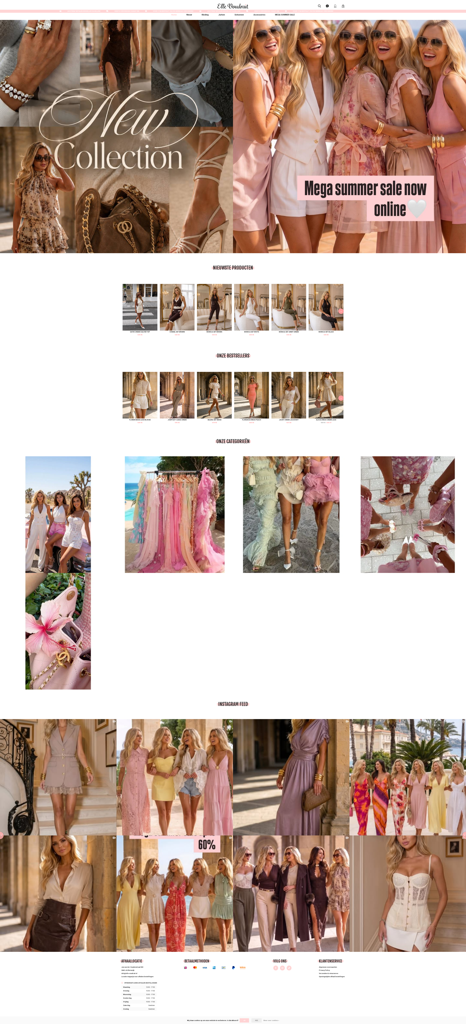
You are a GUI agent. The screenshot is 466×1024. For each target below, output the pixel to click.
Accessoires (259, 15)
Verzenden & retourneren (328, 973)
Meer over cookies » (271, 1020)
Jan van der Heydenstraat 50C (132, 967)
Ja (244, 1020)
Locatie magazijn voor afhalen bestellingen (137, 976)
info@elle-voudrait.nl (129, 973)
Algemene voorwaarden (328, 967)
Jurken (221, 15)
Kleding (205, 15)
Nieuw (189, 15)
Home (174, 15)
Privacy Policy (324, 970)
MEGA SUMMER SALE (285, 15)
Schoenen (239, 15)
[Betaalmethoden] (185, 967)
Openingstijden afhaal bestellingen (332, 976)
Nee (256, 1020)
